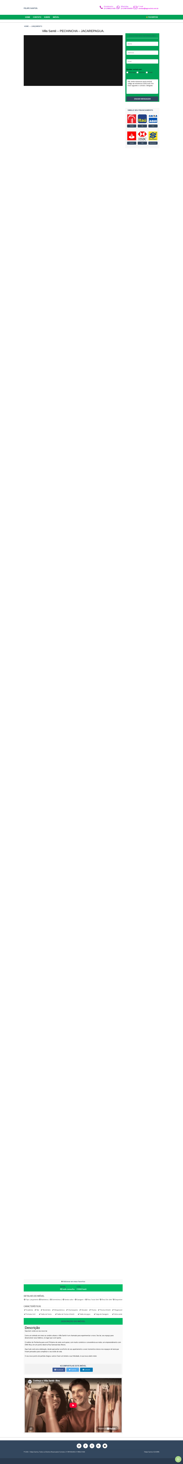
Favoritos (153, 17)
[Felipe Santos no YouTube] (98, 1446)
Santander (132, 143)
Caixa (153, 126)
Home (27, 17)
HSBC (142, 143)
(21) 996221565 (110, 8)
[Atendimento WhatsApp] (118, 7)
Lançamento (36, 26)
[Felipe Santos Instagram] (92, 1446)
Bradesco (132, 126)
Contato (37, 17)
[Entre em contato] (105, 1446)
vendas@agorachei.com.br (148, 8)
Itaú (142, 126)
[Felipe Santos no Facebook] (85, 1446)
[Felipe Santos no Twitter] (79, 1446)
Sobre (47, 17)
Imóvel (56, 17)
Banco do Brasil (153, 143)
